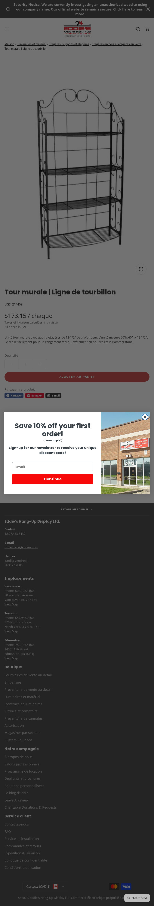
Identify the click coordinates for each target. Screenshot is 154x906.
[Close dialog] (145, 417)
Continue (53, 479)
